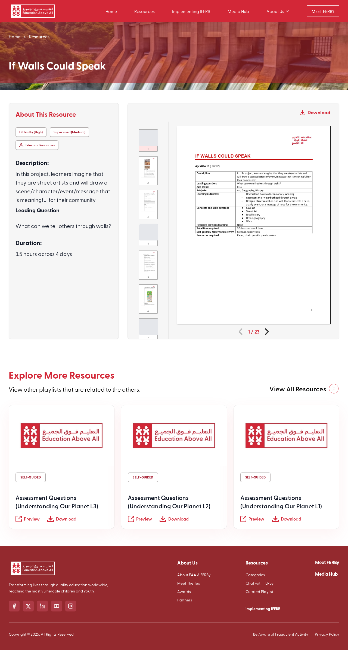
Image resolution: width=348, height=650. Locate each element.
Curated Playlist (259, 591)
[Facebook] (14, 606)
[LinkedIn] (42, 606)
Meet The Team (190, 583)
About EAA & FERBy (194, 574)
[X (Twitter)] (28, 606)
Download (318, 112)
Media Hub (238, 11)
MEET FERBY (323, 11)
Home (111, 11)
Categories (255, 574)
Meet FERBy (327, 562)
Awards (184, 591)
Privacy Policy (327, 634)
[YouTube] (56, 606)
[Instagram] (70, 606)
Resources (144, 11)
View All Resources (297, 388)
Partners (184, 600)
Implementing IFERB (191, 11)
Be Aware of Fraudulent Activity (280, 634)
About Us (275, 11)
